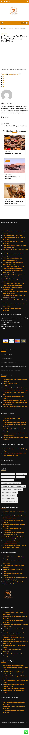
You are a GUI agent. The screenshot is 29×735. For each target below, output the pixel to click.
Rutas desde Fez (20, 477)
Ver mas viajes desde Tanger (9, 495)
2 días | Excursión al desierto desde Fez (15, 388)
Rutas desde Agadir (21, 474)
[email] (3, 82)
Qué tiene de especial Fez (13, 153)
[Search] (27, 1)
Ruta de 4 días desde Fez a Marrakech (15, 400)
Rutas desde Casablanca (8, 477)
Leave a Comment (14, 74)
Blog (7, 138)
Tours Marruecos (18, 489)
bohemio (4, 74)
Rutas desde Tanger (7, 489)
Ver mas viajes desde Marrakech (9, 492)
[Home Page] (2, 23)
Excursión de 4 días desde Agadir (13, 665)
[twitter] (4, 0)
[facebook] (1, 0)
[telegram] (3, 87)
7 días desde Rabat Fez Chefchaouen (14, 422)
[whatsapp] (3, 84)
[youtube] (6, 0)
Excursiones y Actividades (8, 474)
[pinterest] (3, 78)
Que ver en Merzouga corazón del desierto (13, 366)
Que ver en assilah (6, 358)
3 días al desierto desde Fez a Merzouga (15, 390)
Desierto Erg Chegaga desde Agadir (14, 688)
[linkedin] (3, 80)
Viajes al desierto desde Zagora (9, 498)
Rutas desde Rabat (20, 486)
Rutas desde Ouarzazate (8, 486)
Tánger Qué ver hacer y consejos (10, 370)
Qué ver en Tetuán (6, 354)
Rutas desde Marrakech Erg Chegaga (10, 483)
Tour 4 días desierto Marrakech (13, 235)
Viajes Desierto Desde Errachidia (9, 501)
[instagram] (9, 0)
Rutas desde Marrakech (7, 480)
